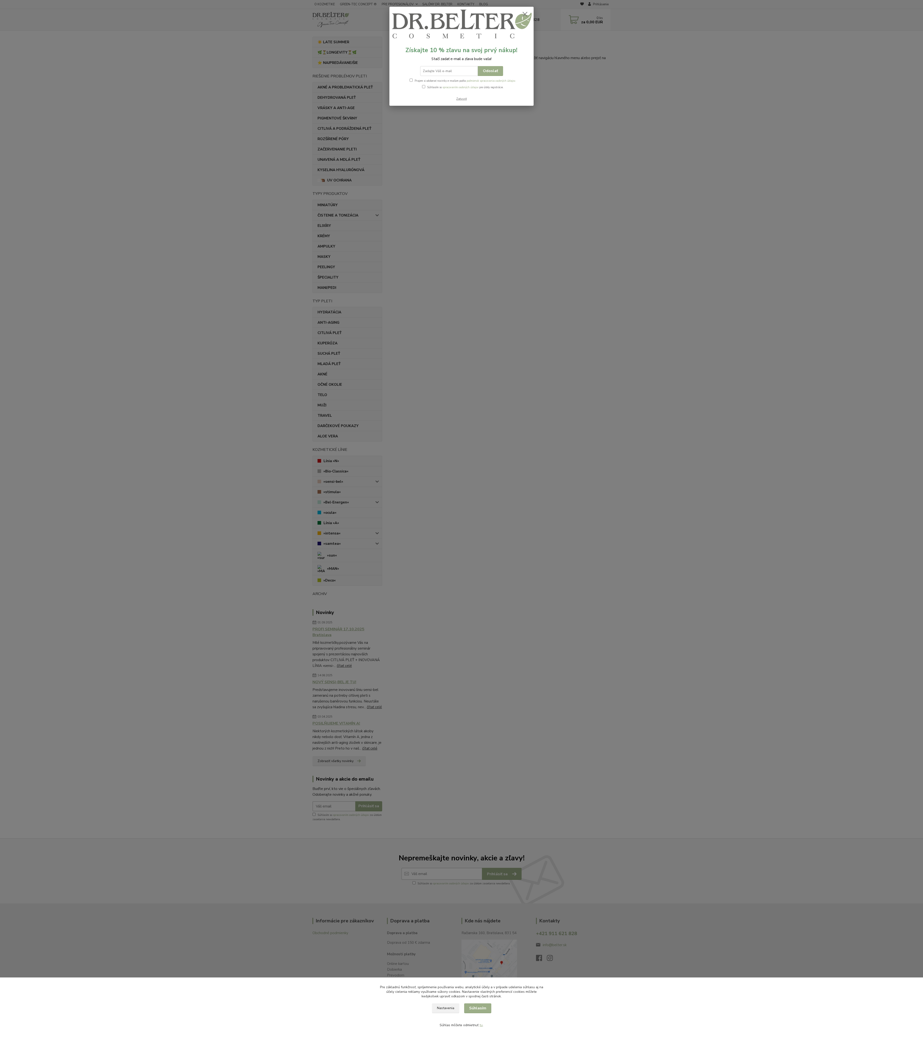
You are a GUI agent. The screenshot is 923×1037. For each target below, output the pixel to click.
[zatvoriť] (525, 14)
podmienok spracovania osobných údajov (491, 81)
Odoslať (490, 71)
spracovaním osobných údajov (461, 87)
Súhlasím (477, 1008)
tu (481, 1025)
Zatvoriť (461, 99)
